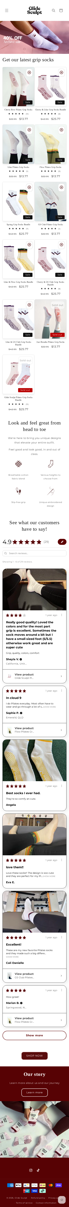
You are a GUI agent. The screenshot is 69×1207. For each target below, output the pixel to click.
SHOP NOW (34, 1055)
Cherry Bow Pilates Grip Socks (18, 110)
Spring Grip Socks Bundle (18, 224)
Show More (49, 707)
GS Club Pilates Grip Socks (50, 224)
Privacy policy (55, 1198)
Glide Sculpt (21, 1198)
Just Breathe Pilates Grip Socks (51, 342)
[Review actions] (61, 615)
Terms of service (24, 1203)
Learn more (34, 1092)
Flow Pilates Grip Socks (50, 167)
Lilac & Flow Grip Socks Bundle (18, 282)
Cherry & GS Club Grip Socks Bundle (50, 283)
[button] (6, 10)
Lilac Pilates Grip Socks (18, 167)
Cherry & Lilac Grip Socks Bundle (50, 110)
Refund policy (38, 1198)
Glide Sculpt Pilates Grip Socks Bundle (18, 398)
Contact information (46, 1203)
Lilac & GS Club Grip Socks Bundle (18, 343)
